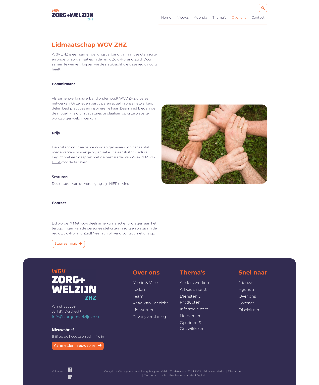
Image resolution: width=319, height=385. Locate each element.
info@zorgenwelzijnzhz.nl (77, 316)
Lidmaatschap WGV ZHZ (89, 44)
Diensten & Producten (190, 299)
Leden (139, 289)
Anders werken (194, 282)
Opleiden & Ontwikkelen (192, 325)
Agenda (200, 17)
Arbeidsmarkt (193, 289)
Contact (258, 17)
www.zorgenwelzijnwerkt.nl (74, 118)
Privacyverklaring (149, 316)
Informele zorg (194, 309)
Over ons (239, 17)
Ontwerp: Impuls (155, 375)
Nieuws (183, 17)
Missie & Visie (145, 282)
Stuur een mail (66, 243)
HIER (56, 162)
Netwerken (191, 315)
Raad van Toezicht (150, 303)
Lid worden (144, 309)
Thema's (219, 17)
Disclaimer (249, 309)
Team (138, 296)
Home (166, 17)
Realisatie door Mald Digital (187, 375)
